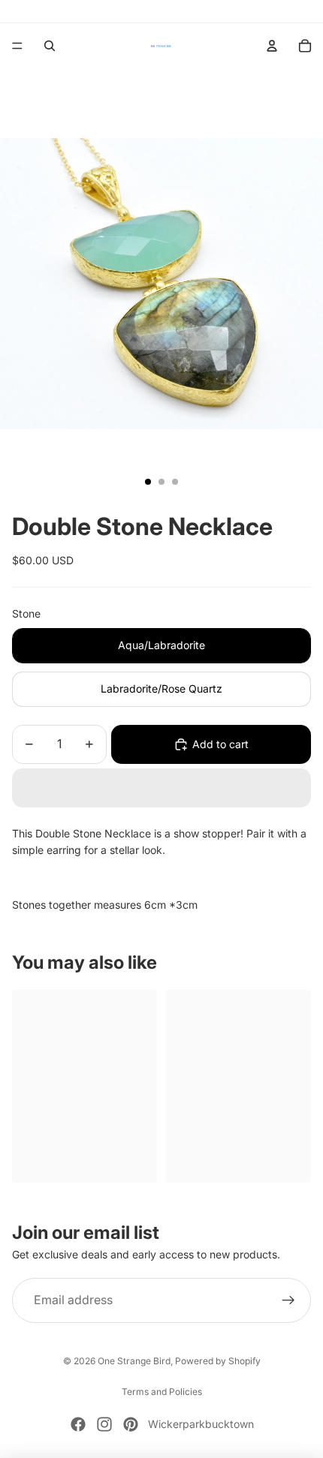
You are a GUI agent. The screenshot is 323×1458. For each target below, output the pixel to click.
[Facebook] (78, 1424)
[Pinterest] (131, 1424)
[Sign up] (288, 1300)
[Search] (49, 45)
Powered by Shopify (218, 1360)
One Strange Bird (134, 1360)
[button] (161, 787)
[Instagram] (104, 1424)
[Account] (271, 45)
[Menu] (17, 46)
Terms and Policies (162, 1391)
